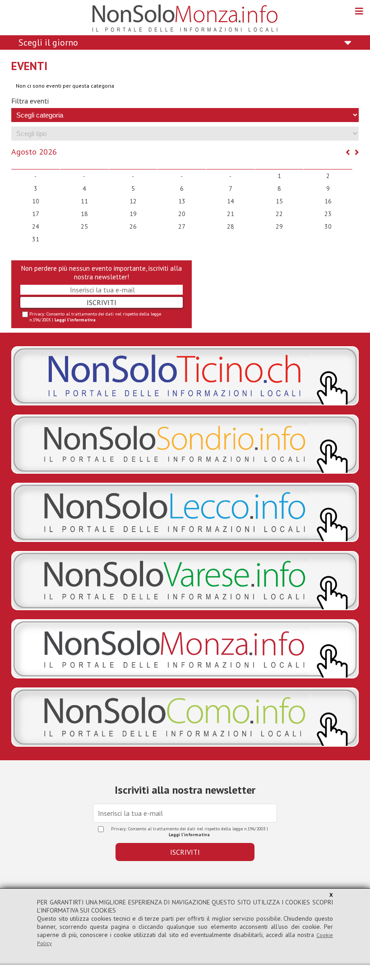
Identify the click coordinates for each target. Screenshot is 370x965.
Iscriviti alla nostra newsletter (185, 790)
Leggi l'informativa (75, 320)
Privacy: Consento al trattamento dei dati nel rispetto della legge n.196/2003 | (95, 317)
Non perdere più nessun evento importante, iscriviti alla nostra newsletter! (101, 272)
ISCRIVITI (101, 302)
